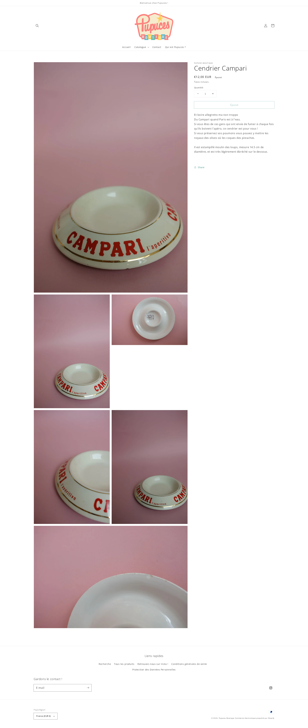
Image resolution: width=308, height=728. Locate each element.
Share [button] (201, 167)
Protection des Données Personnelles (154, 669)
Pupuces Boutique (226, 718)
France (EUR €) (43, 716)
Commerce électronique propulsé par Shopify (254, 718)
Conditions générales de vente (189, 663)
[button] (37, 25)
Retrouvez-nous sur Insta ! (152, 663)
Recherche (105, 663)
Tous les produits (124, 663)
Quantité (198, 87)
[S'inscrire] (87, 687)
